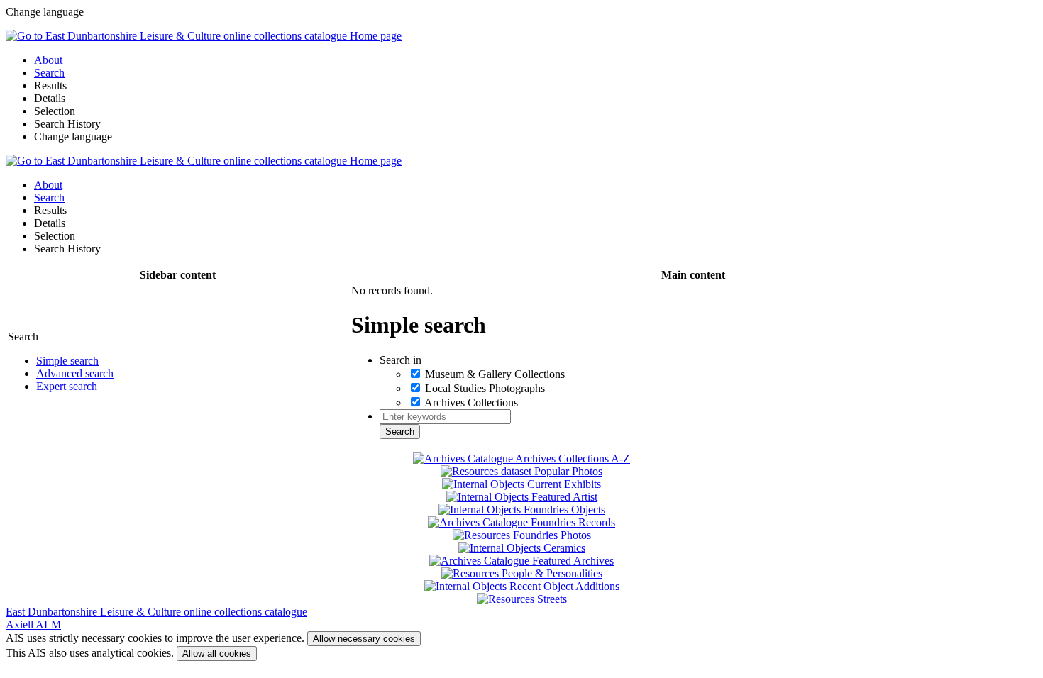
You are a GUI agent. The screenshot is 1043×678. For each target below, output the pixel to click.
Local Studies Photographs (485, 388)
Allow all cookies (216, 653)
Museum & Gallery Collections (495, 374)
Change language (73, 136)
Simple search (67, 361)
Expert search (66, 386)
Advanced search (75, 373)
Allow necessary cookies (364, 638)
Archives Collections (471, 402)
